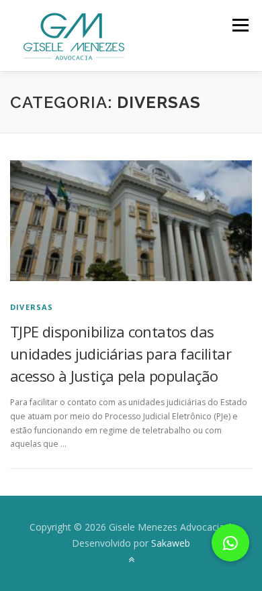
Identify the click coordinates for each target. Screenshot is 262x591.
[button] (230, 542)
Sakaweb (170, 543)
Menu (239, 25)
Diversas (32, 307)
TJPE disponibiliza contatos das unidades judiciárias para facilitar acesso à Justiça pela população (120, 353)
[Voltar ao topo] (131, 559)
